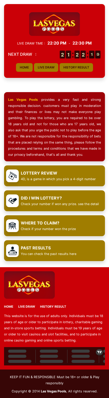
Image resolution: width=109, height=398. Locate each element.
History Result (76, 67)
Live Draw (46, 67)
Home (24, 67)
